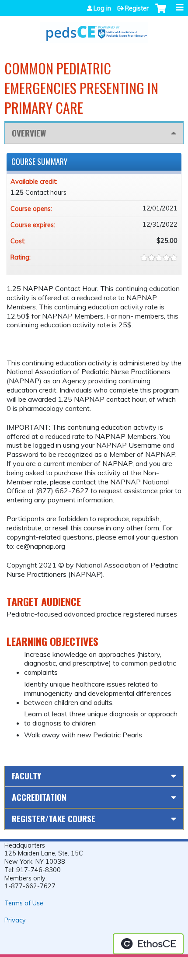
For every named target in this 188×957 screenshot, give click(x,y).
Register (137, 8)
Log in (102, 8)
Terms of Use (23, 903)
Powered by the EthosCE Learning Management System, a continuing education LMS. (148, 943)
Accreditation (39, 797)
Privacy (15, 920)
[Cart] (160, 13)
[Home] (94, 29)
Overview (29, 132)
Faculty (26, 775)
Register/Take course (53, 818)
